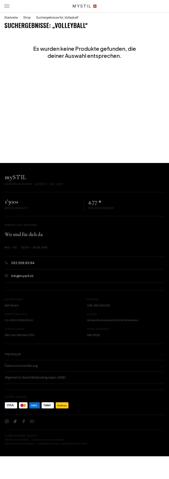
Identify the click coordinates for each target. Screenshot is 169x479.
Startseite (11, 17)
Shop (27, 17)
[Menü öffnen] (7, 6)
